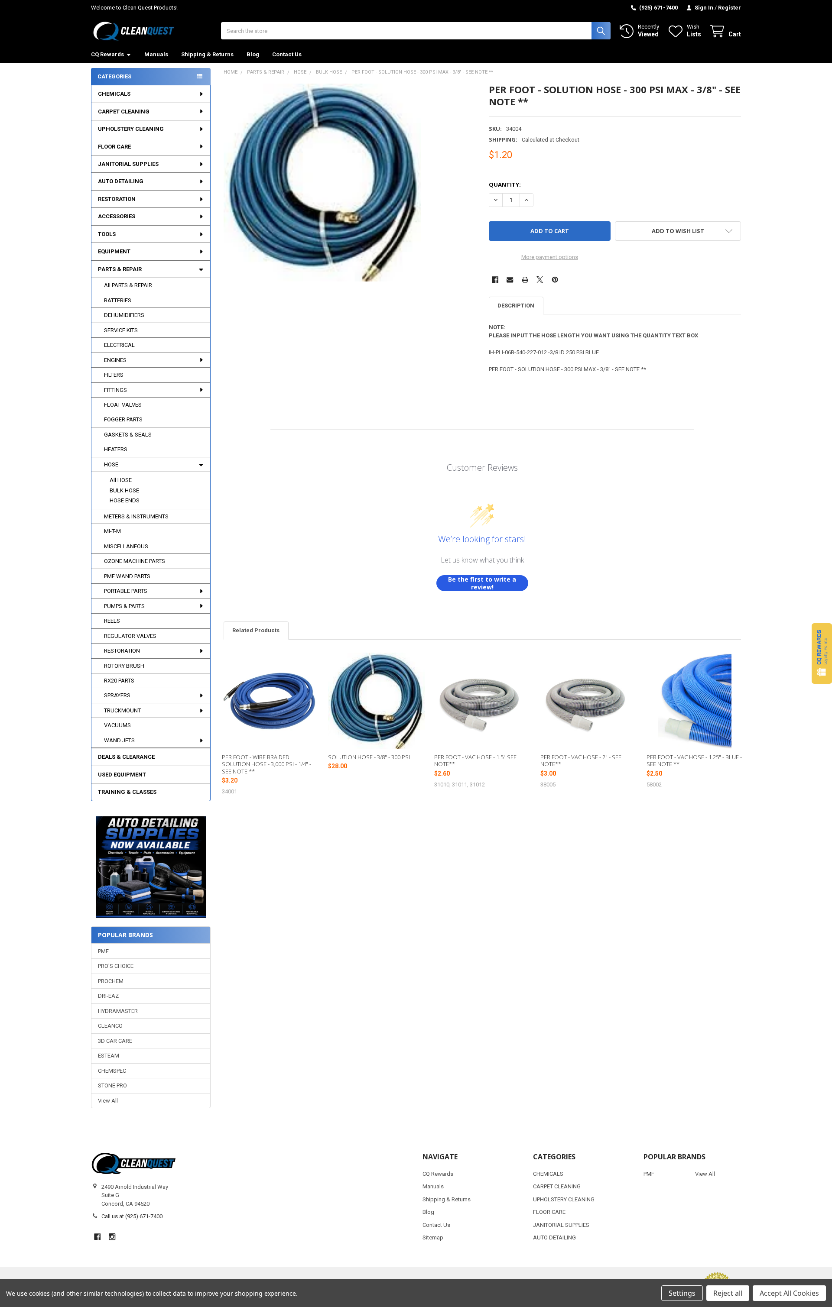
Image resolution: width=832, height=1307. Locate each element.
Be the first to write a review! (482, 583)
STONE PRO (112, 1085)
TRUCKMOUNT (122, 710)
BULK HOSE (124, 490)
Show (822, 653)
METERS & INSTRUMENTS (136, 516)
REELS (112, 621)
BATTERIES (117, 300)
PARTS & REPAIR (120, 269)
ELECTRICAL (119, 345)
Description (515, 305)
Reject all (727, 1293)
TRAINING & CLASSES (127, 792)
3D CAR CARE (115, 1041)
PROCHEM (111, 981)
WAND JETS (119, 740)
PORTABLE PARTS (125, 591)
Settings (682, 1293)
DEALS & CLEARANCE (126, 757)
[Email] (510, 279)
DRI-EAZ (108, 996)
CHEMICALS (114, 94)
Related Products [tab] (256, 630)
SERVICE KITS (121, 330)
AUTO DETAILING (120, 181)
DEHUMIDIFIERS (124, 315)
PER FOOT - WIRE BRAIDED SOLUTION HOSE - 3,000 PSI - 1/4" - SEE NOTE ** (266, 764)
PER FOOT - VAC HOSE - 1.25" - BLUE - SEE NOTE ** (694, 760)
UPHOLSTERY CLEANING (131, 129)
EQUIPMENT (114, 251)
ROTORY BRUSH (124, 666)
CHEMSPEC (112, 1071)
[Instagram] (112, 1236)
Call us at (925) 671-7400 (131, 1216)
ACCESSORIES (116, 216)
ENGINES (115, 360)
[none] (323, 182)
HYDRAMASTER (118, 1011)
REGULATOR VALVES (130, 636)
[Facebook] (495, 279)
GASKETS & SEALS (128, 434)
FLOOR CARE (114, 146)
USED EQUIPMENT (122, 774)
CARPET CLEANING (124, 111)
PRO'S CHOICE (115, 966)
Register (729, 7)
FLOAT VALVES (123, 404)
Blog (253, 54)
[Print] (525, 279)
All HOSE (121, 480)
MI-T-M (112, 531)
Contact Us (287, 54)
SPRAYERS (117, 695)
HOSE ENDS (125, 500)
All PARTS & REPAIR (128, 285)
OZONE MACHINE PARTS (134, 561)
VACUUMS (117, 725)
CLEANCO (110, 1025)
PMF (103, 951)
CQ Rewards (107, 54)
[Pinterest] (555, 279)
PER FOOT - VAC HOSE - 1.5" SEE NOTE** (475, 760)
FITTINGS (115, 390)
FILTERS (114, 375)
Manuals (156, 54)
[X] (539, 279)
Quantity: (505, 184)
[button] (150, 867)
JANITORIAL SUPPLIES (128, 164)
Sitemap (432, 1237)
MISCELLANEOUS (126, 546)
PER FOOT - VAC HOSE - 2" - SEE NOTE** (580, 760)
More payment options (549, 257)
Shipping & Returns (207, 54)
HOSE (111, 464)
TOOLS (107, 234)
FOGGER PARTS (123, 419)
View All (108, 1100)
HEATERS (115, 449)
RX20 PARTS (119, 680)
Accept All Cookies (789, 1293)
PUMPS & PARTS (124, 606)
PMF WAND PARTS (127, 576)
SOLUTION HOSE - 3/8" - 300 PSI (369, 757)
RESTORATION (117, 199)
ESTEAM (108, 1055)
